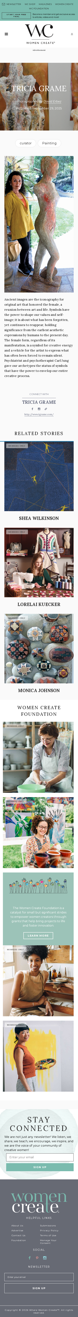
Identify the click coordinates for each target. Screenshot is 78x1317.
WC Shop (30, 4)
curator (26, 143)
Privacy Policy (49, 1230)
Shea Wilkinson (39, 518)
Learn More (38, 935)
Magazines (45, 4)
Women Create (64, 4)
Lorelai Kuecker (39, 604)
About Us (17, 1225)
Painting (49, 143)
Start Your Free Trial (16, 15)
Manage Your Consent (48, 1241)
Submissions (48, 1225)
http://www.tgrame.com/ (39, 414)
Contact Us (18, 1235)
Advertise (17, 1230)
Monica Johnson (39, 690)
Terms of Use (48, 1235)
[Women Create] (39, 1203)
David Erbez (52, 101)
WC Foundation (39, 8)
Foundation (18, 1240)
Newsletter (14, 4)
